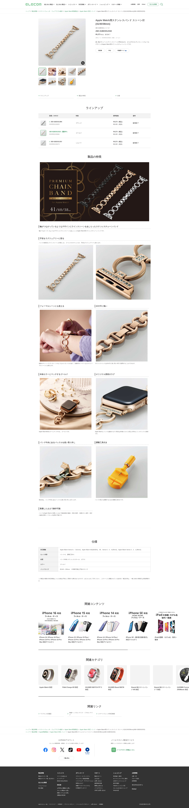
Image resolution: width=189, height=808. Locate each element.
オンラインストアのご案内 (120, 778)
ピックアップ (60, 778)
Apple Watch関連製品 (71, 11)
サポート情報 (116, 4)
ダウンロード (92, 4)
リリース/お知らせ (62, 776)
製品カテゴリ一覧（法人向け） (46, 778)
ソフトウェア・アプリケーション (85, 781)
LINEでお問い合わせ (99, 790)
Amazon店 (116, 790)
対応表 (100, 50)
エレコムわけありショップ (120, 788)
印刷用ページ (121, 50)
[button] (60, 773)
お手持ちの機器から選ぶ (63, 788)
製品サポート (98, 776)
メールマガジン (98, 788)
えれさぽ (96, 778)
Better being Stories (62, 781)
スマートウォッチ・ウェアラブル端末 (51, 11)
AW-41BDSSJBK (56, 122)
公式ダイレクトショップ (119, 781)
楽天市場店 (116, 783)
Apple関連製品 (43, 732)
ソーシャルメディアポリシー (82, 804)
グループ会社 (135, 778)
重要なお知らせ (98, 785)
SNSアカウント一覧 (42, 804)
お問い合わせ (98, 781)
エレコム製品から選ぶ (63, 790)
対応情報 (81, 4)
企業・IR (134, 776)
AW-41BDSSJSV (56, 141)
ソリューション (42, 785)
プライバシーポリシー (69, 804)
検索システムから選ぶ (63, 793)
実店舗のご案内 (117, 776)
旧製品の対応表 (61, 795)
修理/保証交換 (98, 783)
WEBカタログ (79, 783)
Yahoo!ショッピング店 (119, 785)
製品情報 (34, 11)
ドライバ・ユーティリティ (83, 776)
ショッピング (104, 4)
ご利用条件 (59, 804)
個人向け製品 (48, 4)
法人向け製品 (60, 4)
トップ (28, 11)
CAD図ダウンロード (81, 788)
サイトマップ (52, 804)
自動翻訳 (101, 804)
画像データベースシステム (83, 785)
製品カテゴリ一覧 (43, 776)
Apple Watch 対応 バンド (87, 11)
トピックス (71, 4)
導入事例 (40, 788)
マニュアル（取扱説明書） (83, 778)
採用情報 (134, 781)
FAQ (109, 50)
